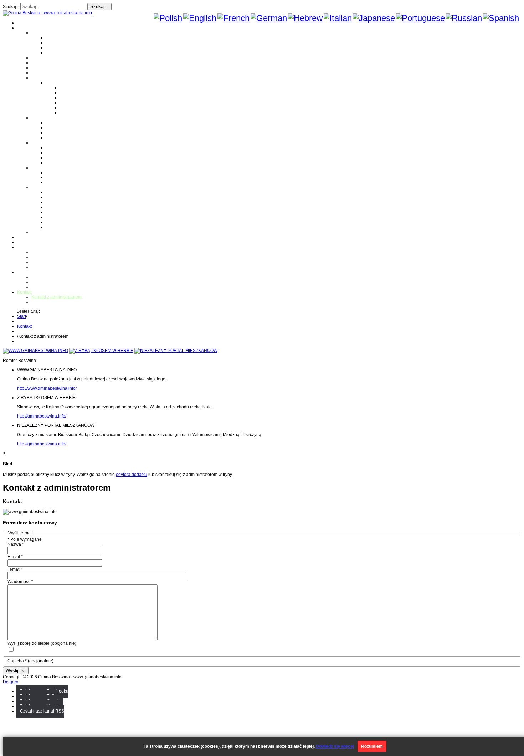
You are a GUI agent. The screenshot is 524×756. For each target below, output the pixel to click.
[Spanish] (501, 18)
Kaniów (53, 52)
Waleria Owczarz (62, 177)
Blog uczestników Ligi (81, 107)
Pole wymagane (24, 539)
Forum (23, 242)
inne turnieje (43, 287)
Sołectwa (40, 32)
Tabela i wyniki (74, 102)
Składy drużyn (73, 92)
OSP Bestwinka (61, 152)
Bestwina (54, 37)
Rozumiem (372, 746)
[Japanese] (374, 18)
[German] (269, 18)
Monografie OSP (47, 142)
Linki (36, 232)
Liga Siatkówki (60, 82)
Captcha (17, 660)
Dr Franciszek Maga (65, 172)
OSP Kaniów (58, 162)
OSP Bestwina (59, 147)
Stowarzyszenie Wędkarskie (73, 217)
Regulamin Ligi (74, 87)
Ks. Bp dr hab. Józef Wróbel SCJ (77, 182)
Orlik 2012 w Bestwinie (53, 277)
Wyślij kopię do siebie (28, 643)
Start (21, 316)
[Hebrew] (305, 18)
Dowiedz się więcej (335, 746)
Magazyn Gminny (48, 57)
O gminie (26, 27)
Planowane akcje (48, 262)
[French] (233, 18)
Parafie (38, 117)
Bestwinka (56, 42)
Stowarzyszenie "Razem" (70, 202)
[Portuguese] (420, 18)
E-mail (15, 556)
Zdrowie (39, 72)
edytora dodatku (131, 474)
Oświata (39, 62)
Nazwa (15, 544)
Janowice (55, 47)
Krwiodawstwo (31, 247)
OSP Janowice (60, 157)
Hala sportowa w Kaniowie (57, 282)
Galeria (24, 237)
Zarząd (38, 257)
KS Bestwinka (59, 222)
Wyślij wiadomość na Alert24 (59, 302)
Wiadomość (20, 581)
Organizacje (43, 187)
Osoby (37, 167)
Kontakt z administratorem (56, 297)
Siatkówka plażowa (78, 112)
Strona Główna (31, 22)
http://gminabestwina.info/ (41, 416)
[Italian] (338, 18)
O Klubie (39, 252)
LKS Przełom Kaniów (66, 197)
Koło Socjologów (62, 227)
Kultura (38, 67)
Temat (14, 569)
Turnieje (25, 272)
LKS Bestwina (59, 212)
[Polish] (168, 18)
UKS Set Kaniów (62, 207)
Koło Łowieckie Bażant (68, 192)
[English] (199, 18)
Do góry (10, 681)
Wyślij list (16, 670)
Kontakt (38, 267)
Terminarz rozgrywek (80, 97)
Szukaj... (11, 6)
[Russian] (464, 18)
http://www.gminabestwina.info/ (47, 388)
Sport (36, 77)
